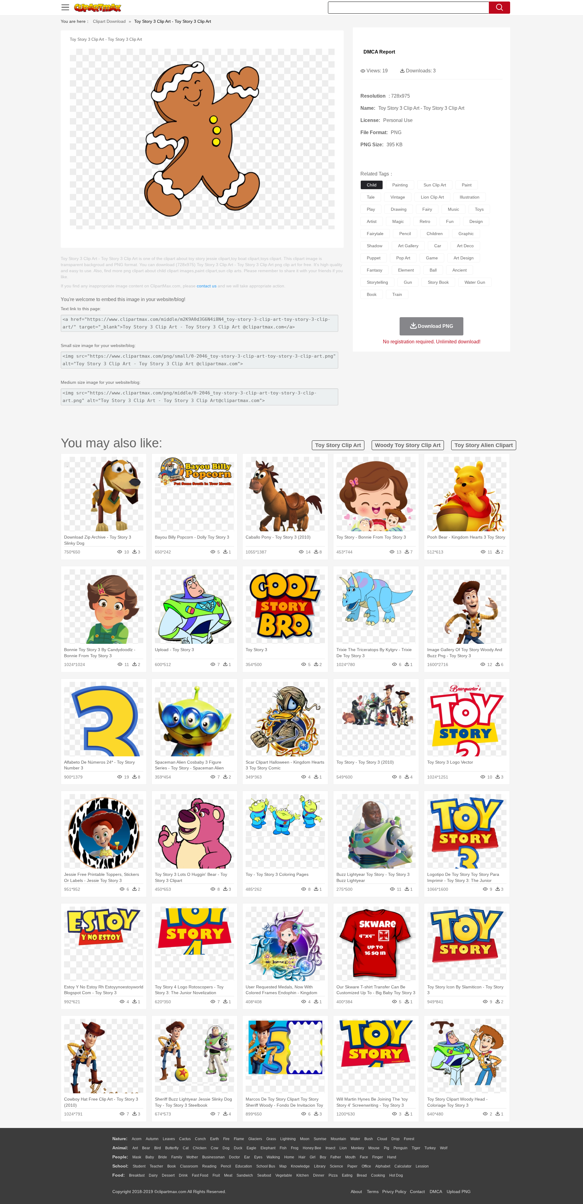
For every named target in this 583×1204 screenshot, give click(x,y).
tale (371, 197)
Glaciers (255, 1139)
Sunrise (320, 1139)
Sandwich (245, 1175)
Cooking (378, 1175)
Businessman (213, 1157)
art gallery (408, 245)
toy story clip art (338, 445)
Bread (362, 1175)
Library (320, 1166)
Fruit (216, 1175)
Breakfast (137, 1175)
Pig (386, 1148)
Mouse (374, 1148)
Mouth (350, 1157)
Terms (373, 1191)
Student (139, 1166)
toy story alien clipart (484, 445)
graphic (466, 233)
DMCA (436, 1191)
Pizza (333, 1175)
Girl (312, 1157)
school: (120, 1166)
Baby (149, 1157)
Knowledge (300, 1166)
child (372, 184)
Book (171, 1166)
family (176, 1157)
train (397, 294)
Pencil (226, 1166)
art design (464, 257)
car (437, 245)
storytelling (377, 282)
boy (323, 1157)
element (406, 270)
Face (364, 1157)
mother (192, 1157)
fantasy (374, 270)
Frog (294, 1148)
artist (372, 221)
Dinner (318, 1175)
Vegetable (283, 1175)
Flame (239, 1139)
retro (425, 221)
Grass (271, 1139)
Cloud (382, 1139)
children (435, 233)
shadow (374, 245)
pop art (403, 257)
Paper (352, 1166)
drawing (399, 209)
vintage (397, 197)
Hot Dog (396, 1175)
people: (120, 1156)
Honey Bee (312, 1148)
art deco (465, 245)
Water (355, 1139)
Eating (347, 1175)
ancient (459, 270)
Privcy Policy (394, 1191)
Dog (226, 1148)
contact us (206, 285)
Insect (330, 1148)
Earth (214, 1139)
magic (398, 221)
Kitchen (302, 1175)
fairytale (375, 233)
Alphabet (382, 1166)
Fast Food (200, 1175)
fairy (427, 209)
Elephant (268, 1148)
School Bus (265, 1166)
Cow (214, 1148)
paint (467, 184)
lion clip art (432, 197)
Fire (226, 1139)
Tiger (416, 1148)
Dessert (168, 1175)
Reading (209, 1166)
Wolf (443, 1148)
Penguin (400, 1148)
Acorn (136, 1139)
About (356, 1191)
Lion (343, 1148)
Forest (409, 1139)
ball (433, 270)
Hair (301, 1157)
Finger (377, 1157)
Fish (283, 1148)
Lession (422, 1166)
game (432, 257)
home (289, 1157)
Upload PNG (459, 1191)
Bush (368, 1139)
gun (408, 282)
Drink (183, 1175)
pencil (405, 233)
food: (118, 1175)
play (371, 209)
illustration (469, 197)
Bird (157, 1148)
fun (450, 221)
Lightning (288, 1139)
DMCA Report (379, 51)
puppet (373, 257)
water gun (475, 282)
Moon (304, 1139)
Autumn (152, 1139)
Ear (247, 1157)
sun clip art (435, 184)
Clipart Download (109, 21)
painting (400, 184)
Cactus (185, 1139)
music (453, 209)
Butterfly (172, 1148)
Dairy (153, 1175)
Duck (238, 1148)
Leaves (169, 1139)
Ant (135, 1148)
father (335, 1157)
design (476, 221)
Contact (417, 1191)
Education (243, 1166)
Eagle (251, 1148)
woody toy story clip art (408, 445)
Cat (186, 1148)
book (372, 294)
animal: (120, 1147)
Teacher (156, 1166)
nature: (120, 1138)
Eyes (258, 1157)
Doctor (234, 1157)
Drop (395, 1139)
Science (336, 1166)
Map (283, 1166)
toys (479, 209)
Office (366, 1166)
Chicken (199, 1148)
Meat (228, 1175)
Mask (136, 1157)
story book (438, 282)
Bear (146, 1148)
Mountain (338, 1139)
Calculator (402, 1166)
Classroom (189, 1166)
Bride (162, 1157)
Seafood (264, 1175)
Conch (200, 1139)
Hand (391, 1157)
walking (273, 1157)
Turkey (430, 1148)
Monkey (357, 1148)
